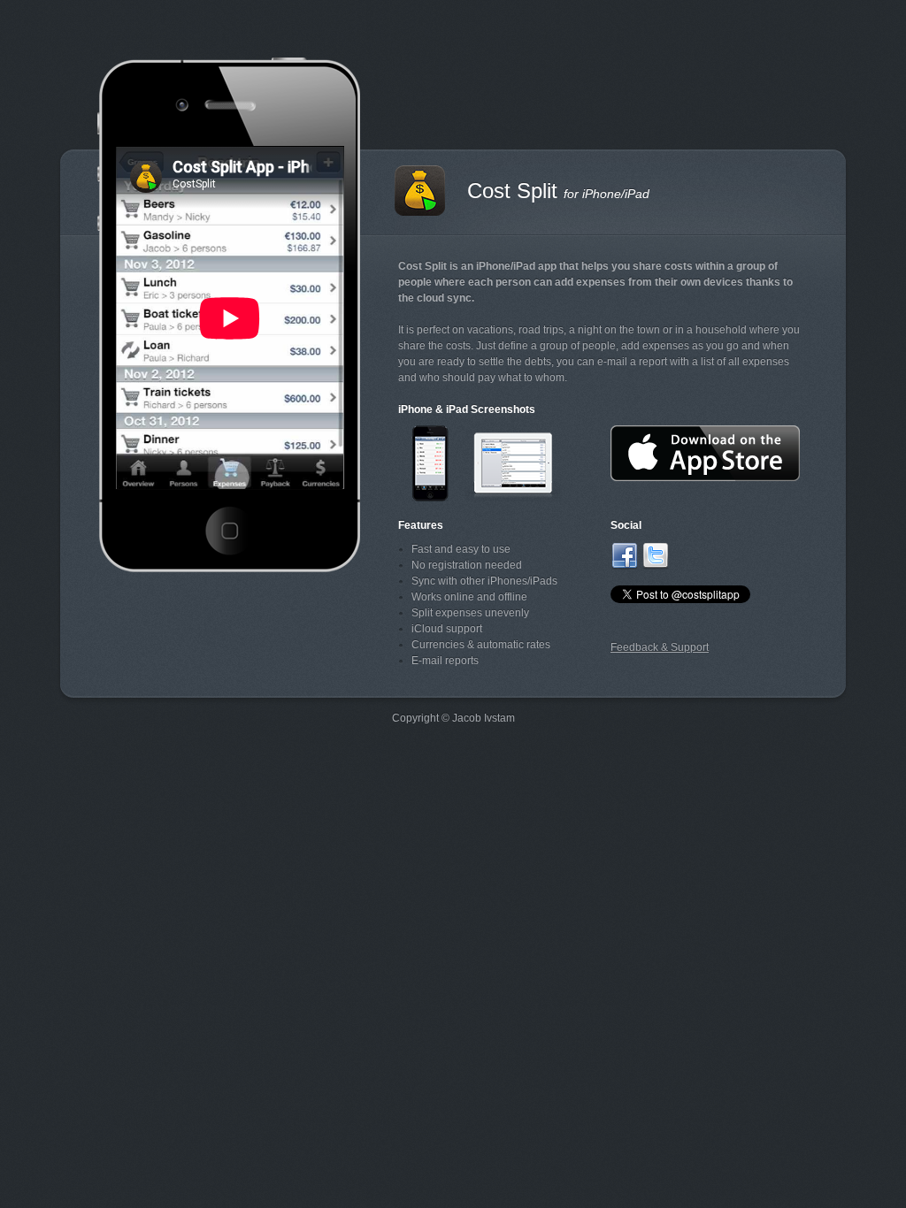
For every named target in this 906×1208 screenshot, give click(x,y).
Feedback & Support (659, 647)
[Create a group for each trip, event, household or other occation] (430, 493)
